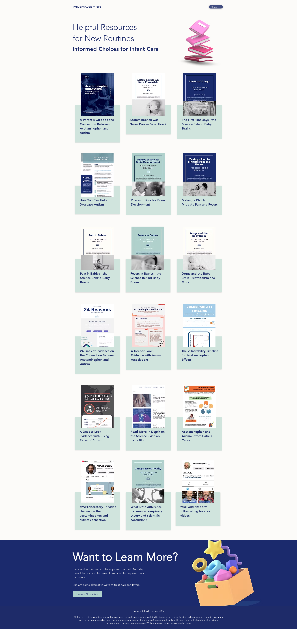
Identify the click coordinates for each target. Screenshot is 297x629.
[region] (97, 109)
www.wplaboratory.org (179, 622)
